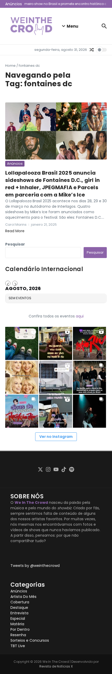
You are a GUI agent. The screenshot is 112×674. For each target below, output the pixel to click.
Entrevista (19, 613)
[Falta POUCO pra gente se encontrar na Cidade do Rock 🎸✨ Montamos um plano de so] (21, 411)
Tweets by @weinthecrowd (35, 565)
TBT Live (17, 645)
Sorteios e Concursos (29, 640)
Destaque (19, 607)
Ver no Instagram (56, 436)
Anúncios (15, 163)
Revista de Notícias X (56, 666)
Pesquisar (15, 244)
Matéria (17, 624)
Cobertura (19, 602)
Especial (17, 618)
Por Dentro (20, 629)
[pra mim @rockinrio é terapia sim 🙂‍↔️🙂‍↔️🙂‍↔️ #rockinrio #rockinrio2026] (21, 343)
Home (10, 65)
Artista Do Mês (23, 596)
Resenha (18, 635)
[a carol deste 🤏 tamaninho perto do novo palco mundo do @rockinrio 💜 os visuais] (55, 411)
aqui (80, 316)
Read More (14, 231)
